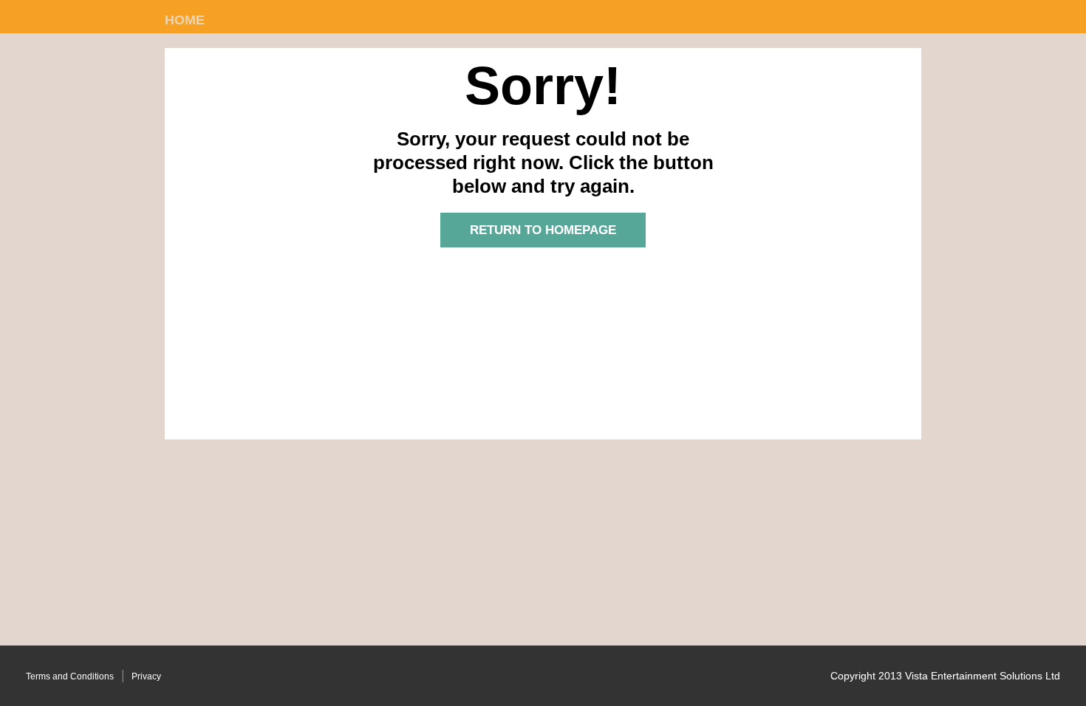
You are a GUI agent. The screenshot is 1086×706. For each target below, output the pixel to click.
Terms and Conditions (70, 676)
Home (185, 20)
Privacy (146, 676)
